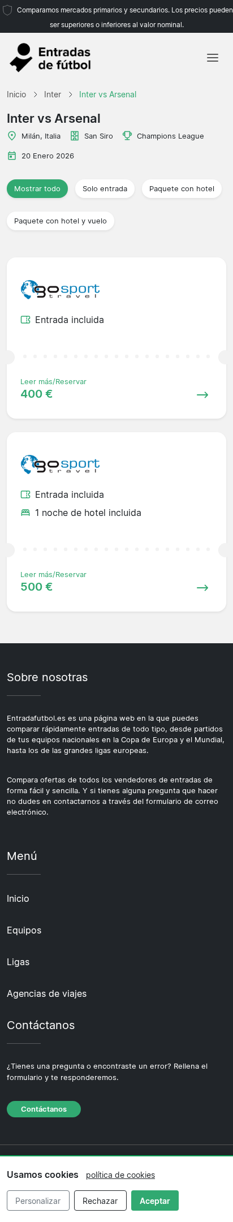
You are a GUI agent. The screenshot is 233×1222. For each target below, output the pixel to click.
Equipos (24, 930)
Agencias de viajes (47, 993)
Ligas (18, 961)
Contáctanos (44, 1109)
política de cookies (120, 1175)
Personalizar (38, 1201)
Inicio (18, 898)
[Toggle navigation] (212, 58)
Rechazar (100, 1201)
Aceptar (155, 1201)
